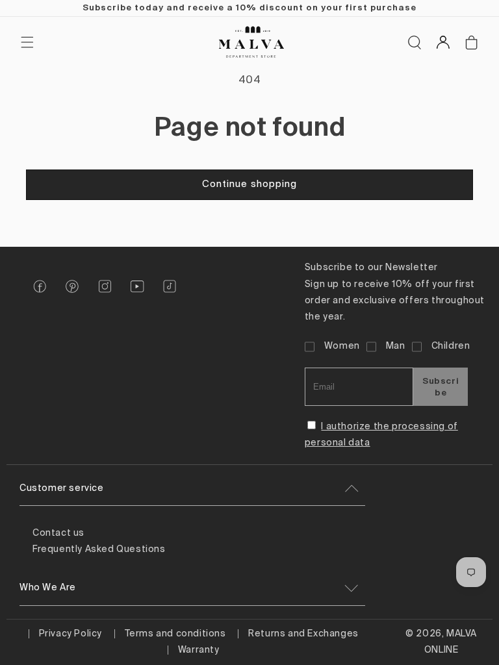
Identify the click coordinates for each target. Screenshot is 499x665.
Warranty (199, 650)
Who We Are (47, 587)
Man (395, 346)
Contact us (58, 533)
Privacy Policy (70, 633)
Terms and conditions (175, 633)
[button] (27, 42)
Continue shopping (249, 184)
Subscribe (440, 386)
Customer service (61, 488)
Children (450, 346)
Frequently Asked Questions (99, 549)
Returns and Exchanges (303, 633)
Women (342, 346)
